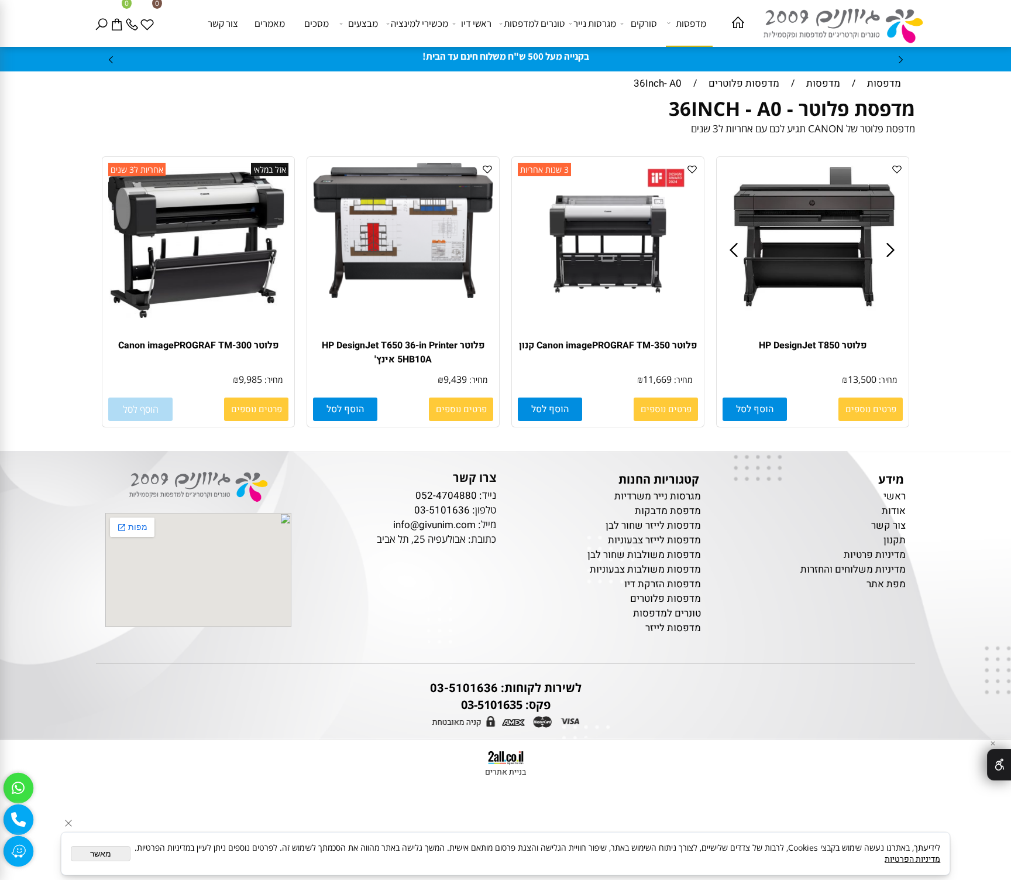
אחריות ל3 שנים (137, 169)
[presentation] (111, 59)
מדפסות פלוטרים (665, 598)
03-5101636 (442, 510)
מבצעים (363, 23)
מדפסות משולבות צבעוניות (645, 569)
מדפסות (691, 23)
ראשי (893, 496)
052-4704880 (446, 495)
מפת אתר (886, 584)
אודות (894, 511)
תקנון (894, 540)
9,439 (455, 379)
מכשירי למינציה (419, 23)
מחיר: (886, 379)
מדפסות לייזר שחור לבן (653, 525)
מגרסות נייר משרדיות (657, 496)
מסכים (316, 23)
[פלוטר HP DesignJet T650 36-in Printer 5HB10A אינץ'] (403, 294)
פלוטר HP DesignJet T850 (813, 345)
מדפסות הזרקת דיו (662, 584)
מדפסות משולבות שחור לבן (644, 554)
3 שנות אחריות (544, 169)
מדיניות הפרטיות (912, 859)
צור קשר (223, 23)
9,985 (250, 379)
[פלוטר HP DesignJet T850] (813, 307)
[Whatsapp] (18, 788)
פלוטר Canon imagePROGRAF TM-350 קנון (608, 345)
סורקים (644, 23)
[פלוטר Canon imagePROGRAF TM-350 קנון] (608, 294)
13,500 (862, 379)
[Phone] (134, 23)
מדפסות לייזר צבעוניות (654, 540)
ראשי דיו (476, 23)
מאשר (100, 853)
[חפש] (103, 23)
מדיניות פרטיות (875, 554)
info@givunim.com (434, 525)
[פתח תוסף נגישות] (999, 764)
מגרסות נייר (594, 23)
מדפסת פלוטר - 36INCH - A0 (789, 108)
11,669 (657, 379)
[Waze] (18, 851)
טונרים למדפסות (534, 23)
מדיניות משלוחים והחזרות (853, 569)
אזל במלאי (269, 169)
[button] (755, 409)
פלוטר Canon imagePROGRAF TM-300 (198, 345)
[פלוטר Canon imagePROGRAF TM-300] (198, 314)
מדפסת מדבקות (668, 511)
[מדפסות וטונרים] (837, 22)
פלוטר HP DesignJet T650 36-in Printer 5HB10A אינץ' (403, 352)
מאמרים (270, 23)
